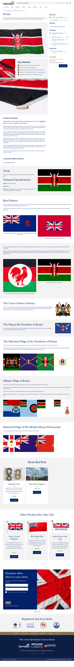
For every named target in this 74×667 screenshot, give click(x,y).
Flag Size (52, 23)
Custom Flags (24, 633)
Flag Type (52, 15)
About (41, 7)
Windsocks (35, 7)
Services (23, 7)
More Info (66, 20)
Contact (46, 7)
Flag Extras (52, 48)
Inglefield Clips (14, 484)
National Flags (16, 10)
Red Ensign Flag (37, 536)
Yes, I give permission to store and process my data (17, 592)
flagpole (42, 121)
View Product (14, 500)
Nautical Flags (42, 633)
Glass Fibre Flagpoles (37, 484)
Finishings (52, 30)
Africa (21, 10)
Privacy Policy (5, 659)
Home (4, 10)
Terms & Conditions (12, 659)
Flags (12, 7)
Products (8, 10)
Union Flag (6, 7)
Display (29, 7)
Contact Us (58, 633)
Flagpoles (18, 7)
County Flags (16, 633)
